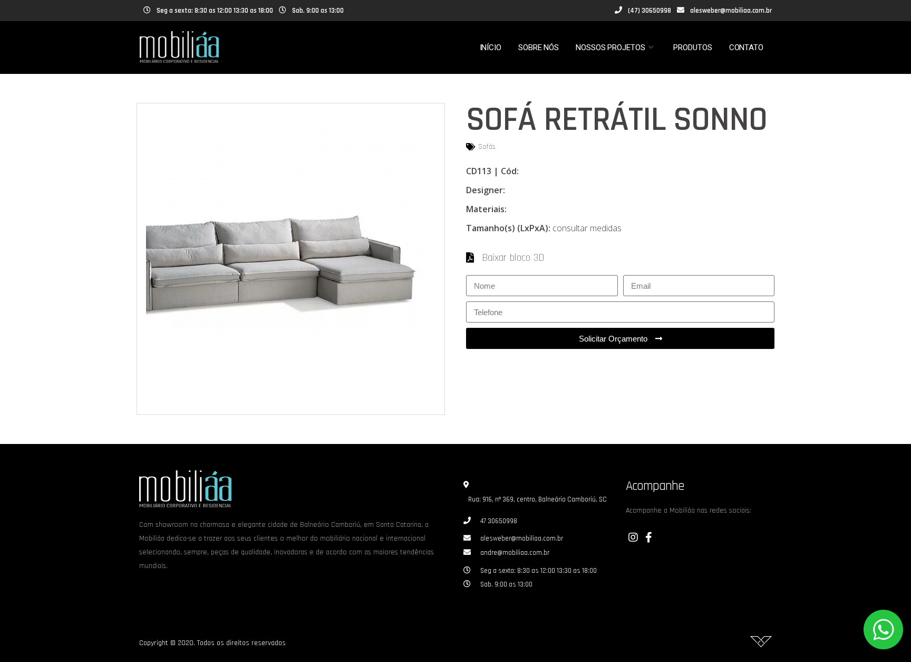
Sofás (487, 147)
